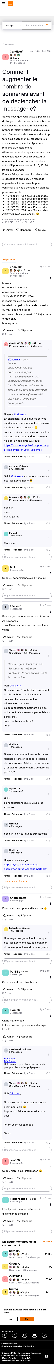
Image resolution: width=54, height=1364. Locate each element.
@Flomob (15, 1093)
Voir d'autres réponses (16, 881)
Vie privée (26, 1358)
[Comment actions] (50, 278)
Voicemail (10, 44)
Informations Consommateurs (16, 1360)
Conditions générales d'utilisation (17, 1346)
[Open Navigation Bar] (4, 3)
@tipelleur (15, 685)
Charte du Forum (9, 1343)
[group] (7, 222)
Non (10, 1319)
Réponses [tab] (9, 259)
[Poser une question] (46, 1356)
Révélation (10, 1058)
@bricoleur (14, 359)
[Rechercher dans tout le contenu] (47, 25)
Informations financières (29, 1353)
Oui (26, 1319)
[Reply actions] (49, 348)
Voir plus (47, 1241)
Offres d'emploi (9, 1358)
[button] (7, 456)
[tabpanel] (27, 750)
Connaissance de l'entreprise (15, 1355)
